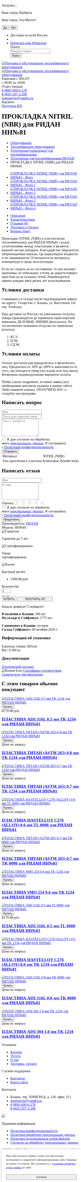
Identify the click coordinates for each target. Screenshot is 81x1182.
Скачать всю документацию (22, 674)
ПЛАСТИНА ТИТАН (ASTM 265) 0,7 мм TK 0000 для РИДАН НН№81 (40, 861)
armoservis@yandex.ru (17, 98)
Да (5, 27)
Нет (13, 27)
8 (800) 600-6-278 (14, 90)
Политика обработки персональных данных (42, 1135)
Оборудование (21, 143)
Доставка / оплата (23, 1064)
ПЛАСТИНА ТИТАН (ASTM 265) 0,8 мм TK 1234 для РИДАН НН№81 (40, 755)
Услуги (15, 1056)
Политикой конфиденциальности (28, 447)
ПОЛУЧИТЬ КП (35, 599)
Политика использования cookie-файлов (40, 1138)
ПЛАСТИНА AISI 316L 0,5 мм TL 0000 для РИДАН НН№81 (38, 928)
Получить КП (12, 106)
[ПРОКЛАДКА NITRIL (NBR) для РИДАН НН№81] (44, 177)
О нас (14, 1060)
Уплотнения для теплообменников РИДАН (42, 158)
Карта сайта (19, 1082)
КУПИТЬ (8, 599)
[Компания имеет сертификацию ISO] (3, 1116)
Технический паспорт (18, 667)
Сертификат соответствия (42, 670)
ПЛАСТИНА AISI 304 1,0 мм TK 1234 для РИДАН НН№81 (37, 1034)
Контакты (17, 1078)
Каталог (16, 1052)
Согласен (41, 1177)
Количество (10, 586)
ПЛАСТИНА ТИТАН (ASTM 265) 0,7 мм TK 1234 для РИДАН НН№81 (40, 788)
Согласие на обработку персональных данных (44, 1142)
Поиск (16, 55)
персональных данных (26, 443)
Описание (17, 215)
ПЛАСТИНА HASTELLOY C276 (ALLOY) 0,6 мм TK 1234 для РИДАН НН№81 (37, 964)
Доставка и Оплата (24, 227)
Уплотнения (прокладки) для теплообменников (31, 152)
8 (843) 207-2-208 (14, 94)
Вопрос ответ (20, 231)
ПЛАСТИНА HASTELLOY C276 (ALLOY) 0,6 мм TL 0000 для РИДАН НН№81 (37, 825)
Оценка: (8, 503)
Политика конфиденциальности (34, 1131)
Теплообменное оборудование (32, 147)
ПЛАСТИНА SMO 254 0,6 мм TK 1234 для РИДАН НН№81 (38, 894)
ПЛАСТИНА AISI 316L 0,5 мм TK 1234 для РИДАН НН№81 (39, 721)
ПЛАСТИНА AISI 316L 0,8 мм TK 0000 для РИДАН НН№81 (39, 1000)
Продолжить (11, 519)
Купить (8, 706)
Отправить (10, 451)
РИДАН (32, 523)
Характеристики (22, 219)
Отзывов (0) (19, 223)
